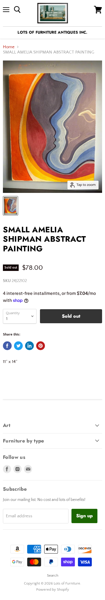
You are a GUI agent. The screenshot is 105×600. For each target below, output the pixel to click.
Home (9, 46)
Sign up (84, 515)
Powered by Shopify (52, 589)
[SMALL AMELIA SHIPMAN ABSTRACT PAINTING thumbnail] (10, 205)
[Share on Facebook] (7, 345)
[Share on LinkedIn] (29, 345)
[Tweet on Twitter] (18, 345)
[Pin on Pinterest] (40, 345)
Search (52, 575)
